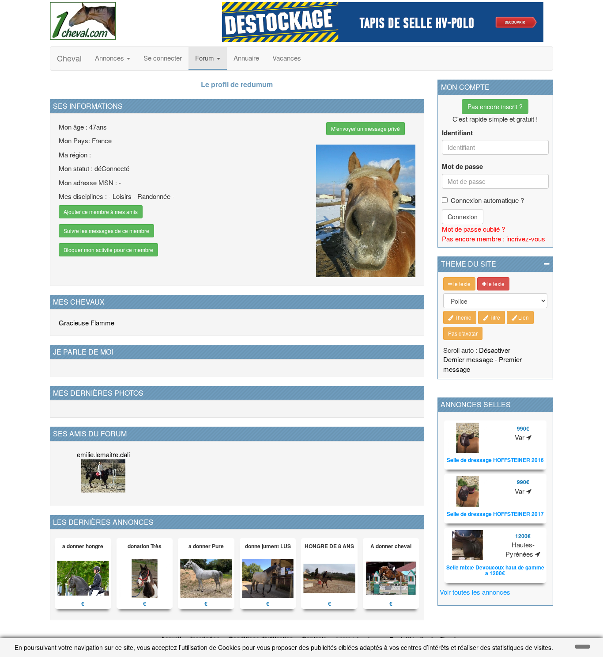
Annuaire (246, 57)
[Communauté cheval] (129, 21)
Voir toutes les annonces (475, 591)
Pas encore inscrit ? (495, 106)
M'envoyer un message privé (365, 128)
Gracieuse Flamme (86, 322)
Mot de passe (462, 166)
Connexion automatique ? (487, 200)
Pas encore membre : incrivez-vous (493, 238)
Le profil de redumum (237, 84)
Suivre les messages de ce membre (106, 230)
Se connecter (162, 57)
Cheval (69, 58)
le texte (461, 283)
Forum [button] (205, 57)
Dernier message (468, 359)
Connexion (463, 216)
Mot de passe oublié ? (473, 228)
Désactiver (494, 350)
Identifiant (457, 133)
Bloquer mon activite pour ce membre (108, 249)
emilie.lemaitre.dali (103, 454)
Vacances (286, 57)
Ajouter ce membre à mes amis (101, 211)
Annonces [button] (110, 57)
